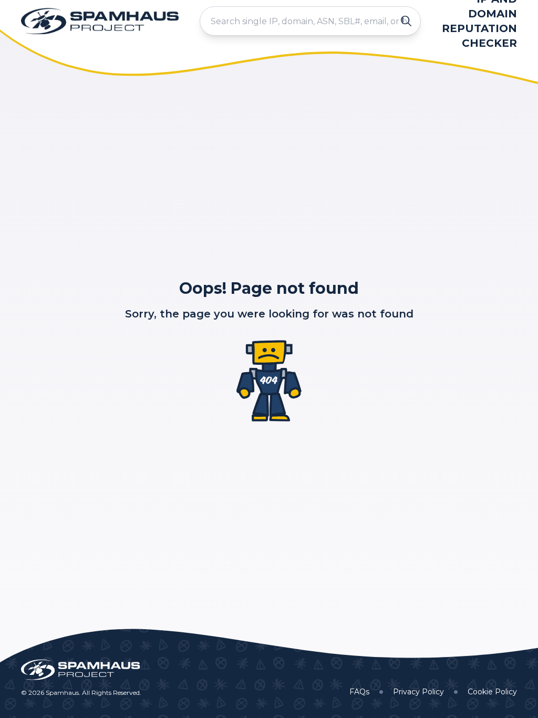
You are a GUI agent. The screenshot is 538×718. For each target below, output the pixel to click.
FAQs (359, 691)
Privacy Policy (418, 691)
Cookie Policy (492, 691)
